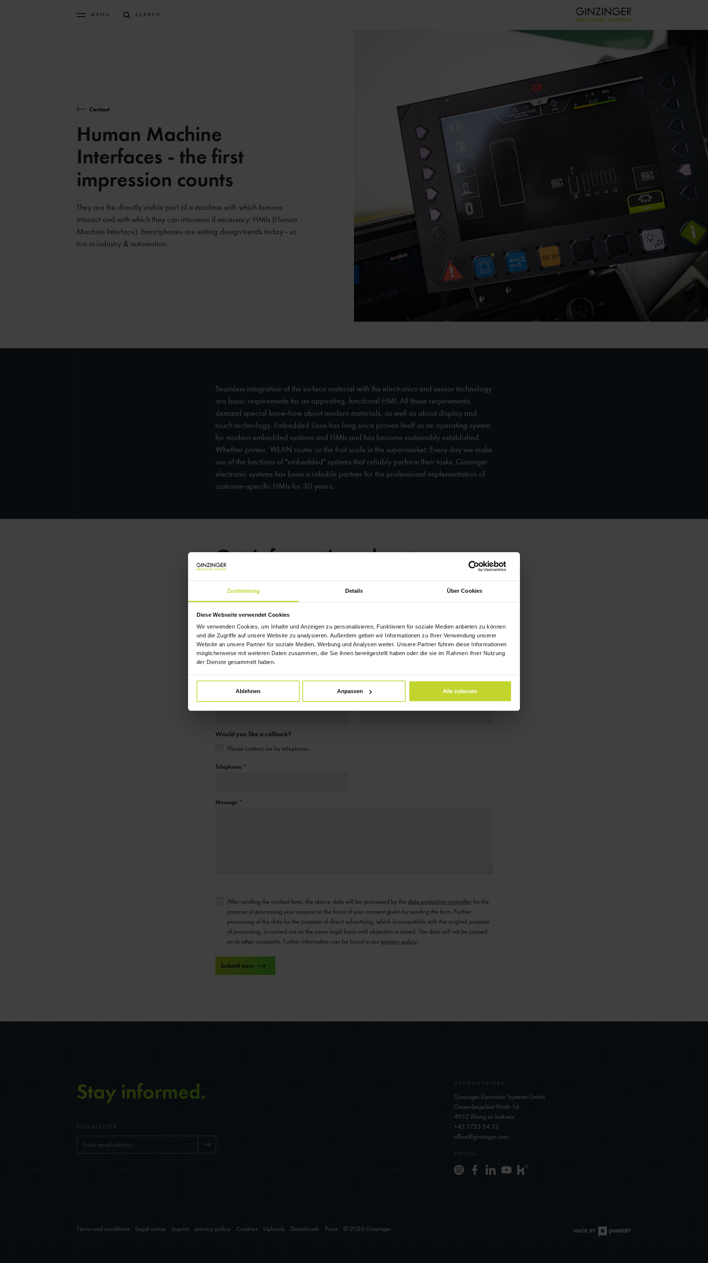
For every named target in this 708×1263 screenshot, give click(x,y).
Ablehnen (248, 691)
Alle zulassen (460, 691)
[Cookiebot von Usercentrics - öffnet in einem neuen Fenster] (479, 566)
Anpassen (350, 691)
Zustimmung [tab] (243, 591)
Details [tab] (354, 591)
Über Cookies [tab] (464, 591)
